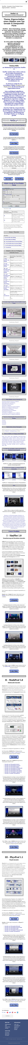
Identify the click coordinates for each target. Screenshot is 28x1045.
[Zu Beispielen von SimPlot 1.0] (14, 600)
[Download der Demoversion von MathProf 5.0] (14, 847)
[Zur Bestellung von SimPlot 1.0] (19, 178)
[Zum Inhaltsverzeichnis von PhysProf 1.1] (14, 918)
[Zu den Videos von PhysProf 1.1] (14, 1005)
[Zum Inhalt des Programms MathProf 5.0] (14, 757)
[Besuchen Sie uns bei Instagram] (12, 1012)
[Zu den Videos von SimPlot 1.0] (14, 671)
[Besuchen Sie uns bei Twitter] (9, 1012)
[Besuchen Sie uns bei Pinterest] (7, 1012)
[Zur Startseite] (14, 133)
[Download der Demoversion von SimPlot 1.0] (14, 152)
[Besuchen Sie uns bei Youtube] (14, 1012)
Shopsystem (10, 1043)
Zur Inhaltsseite (5, 1010)
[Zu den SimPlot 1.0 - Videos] (14, 143)
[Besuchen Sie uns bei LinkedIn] (17, 1012)
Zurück (7, 1015)
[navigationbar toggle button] (26, 1)
